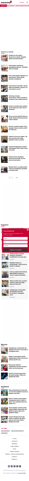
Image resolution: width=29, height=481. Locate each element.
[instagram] (12, 466)
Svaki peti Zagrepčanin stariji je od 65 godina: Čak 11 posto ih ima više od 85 (18, 148)
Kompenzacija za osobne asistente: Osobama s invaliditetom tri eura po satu (18, 255)
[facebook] (17, 466)
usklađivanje (5, 431)
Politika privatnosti (14, 451)
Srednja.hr (14, 456)
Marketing (14, 443)
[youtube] (9, 466)
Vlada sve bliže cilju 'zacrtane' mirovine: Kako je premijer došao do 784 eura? (18, 282)
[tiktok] (14, 466)
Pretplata (21, 2)
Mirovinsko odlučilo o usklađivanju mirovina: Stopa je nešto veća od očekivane (18, 366)
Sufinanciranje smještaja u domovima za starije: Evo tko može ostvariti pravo (17, 158)
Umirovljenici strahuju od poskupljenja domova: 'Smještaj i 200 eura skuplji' (18, 67)
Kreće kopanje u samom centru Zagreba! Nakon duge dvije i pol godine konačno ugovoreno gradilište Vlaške (18, 410)
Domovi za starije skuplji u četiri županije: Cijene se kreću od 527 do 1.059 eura (18, 128)
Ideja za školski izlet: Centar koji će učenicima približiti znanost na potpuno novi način (18, 391)
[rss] (20, 466)
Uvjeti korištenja (15, 446)
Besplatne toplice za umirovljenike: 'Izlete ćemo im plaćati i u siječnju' (18, 264)
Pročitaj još (5, 386)
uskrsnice (4, 433)
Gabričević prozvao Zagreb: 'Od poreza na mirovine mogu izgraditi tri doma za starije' (18, 138)
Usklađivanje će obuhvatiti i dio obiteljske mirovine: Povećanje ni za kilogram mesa (18, 292)
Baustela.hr (14, 459)
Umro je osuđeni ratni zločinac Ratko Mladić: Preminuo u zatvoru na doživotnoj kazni (18, 273)
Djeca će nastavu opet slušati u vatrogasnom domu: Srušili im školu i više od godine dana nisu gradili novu (18, 401)
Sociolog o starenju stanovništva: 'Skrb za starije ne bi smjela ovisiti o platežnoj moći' (18, 97)
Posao (14, 449)
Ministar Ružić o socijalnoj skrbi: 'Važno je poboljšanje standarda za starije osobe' (18, 168)
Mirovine (12, 297)
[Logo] (6, 2)
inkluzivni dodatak (17, 431)
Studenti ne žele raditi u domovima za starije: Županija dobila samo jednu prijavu (17, 57)
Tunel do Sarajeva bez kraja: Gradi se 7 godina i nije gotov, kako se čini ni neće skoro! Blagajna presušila (17, 419)
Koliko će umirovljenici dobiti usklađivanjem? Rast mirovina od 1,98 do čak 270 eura (18, 358)
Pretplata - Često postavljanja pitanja (14, 454)
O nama (14, 438)
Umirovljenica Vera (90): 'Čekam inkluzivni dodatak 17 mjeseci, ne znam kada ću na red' (18, 87)
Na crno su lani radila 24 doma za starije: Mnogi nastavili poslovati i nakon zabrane (18, 118)
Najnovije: (3, 5)
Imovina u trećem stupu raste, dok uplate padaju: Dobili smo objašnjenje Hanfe (17, 375)
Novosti (12, 259)
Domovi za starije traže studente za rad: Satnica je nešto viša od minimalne (18, 107)
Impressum (14, 441)
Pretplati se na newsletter (16, 250)
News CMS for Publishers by (14, 473)
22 (17, 177)
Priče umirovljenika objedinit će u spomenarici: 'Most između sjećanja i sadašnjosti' (18, 77)
